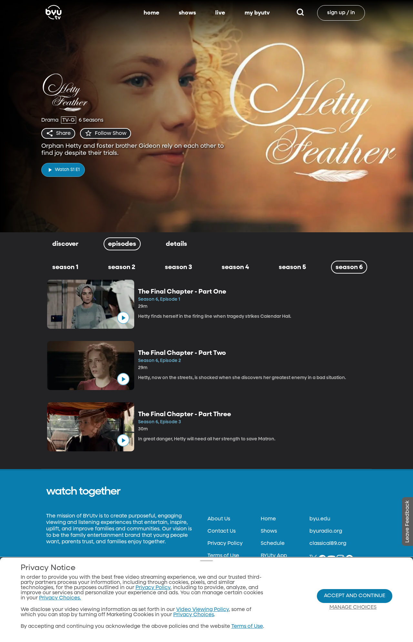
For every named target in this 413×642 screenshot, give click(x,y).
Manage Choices (353, 607)
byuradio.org (325, 531)
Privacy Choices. (60, 598)
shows (187, 13)
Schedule (273, 543)
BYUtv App (274, 555)
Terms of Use (223, 555)
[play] (123, 318)
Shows (269, 531)
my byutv (257, 13)
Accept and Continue (354, 595)
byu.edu (319, 519)
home (151, 13)
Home (268, 519)
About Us (218, 519)
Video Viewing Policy (202, 609)
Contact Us (221, 531)
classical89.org (327, 543)
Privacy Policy (225, 543)
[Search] (300, 13)
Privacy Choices (193, 614)
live (220, 13)
